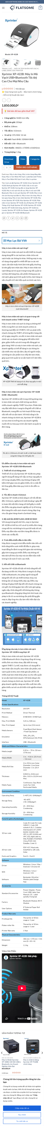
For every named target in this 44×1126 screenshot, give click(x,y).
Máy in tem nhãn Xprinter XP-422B (24, 198)
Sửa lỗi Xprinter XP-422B (33, 203)
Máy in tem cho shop (29, 195)
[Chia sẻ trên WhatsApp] (4, 218)
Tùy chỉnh (22, 1115)
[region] (22, 1100)
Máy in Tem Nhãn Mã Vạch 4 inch (13, 179)
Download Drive (8, 160)
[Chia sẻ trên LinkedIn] (26, 218)
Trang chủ (7, 69)
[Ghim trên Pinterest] (22, 218)
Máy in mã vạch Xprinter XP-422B (21, 193)
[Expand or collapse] (39, 241)
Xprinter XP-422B (34, 205)
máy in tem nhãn (21, 649)
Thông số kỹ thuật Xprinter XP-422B (14, 205)
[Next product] (4, 100)
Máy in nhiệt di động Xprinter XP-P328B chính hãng (31, 1062)
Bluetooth (6, 411)
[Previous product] (9, 100)
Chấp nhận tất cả (22, 1108)
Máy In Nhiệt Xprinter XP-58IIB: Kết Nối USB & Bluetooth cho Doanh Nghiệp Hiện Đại (11, 1063)
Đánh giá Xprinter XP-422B (16, 186)
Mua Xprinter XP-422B (28, 200)
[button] (3, 8)
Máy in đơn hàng (15, 174)
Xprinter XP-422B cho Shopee (18, 210)
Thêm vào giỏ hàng (26, 167)
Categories (35, 159)
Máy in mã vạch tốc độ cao (15, 190)
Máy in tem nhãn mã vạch (12, 252)
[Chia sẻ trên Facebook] (8, 218)
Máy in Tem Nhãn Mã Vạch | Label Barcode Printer (20, 69)
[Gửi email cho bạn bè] (17, 218)
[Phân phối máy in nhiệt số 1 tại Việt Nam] (22, 7)
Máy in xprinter (31, 179)
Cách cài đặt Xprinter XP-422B (16, 183)
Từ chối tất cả (22, 1121)
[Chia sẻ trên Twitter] (13, 218)
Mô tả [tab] (4, 233)
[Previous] (6, 37)
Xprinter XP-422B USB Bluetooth (18, 213)
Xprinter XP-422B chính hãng (12, 208)
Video (22, 159)
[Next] (38, 37)
